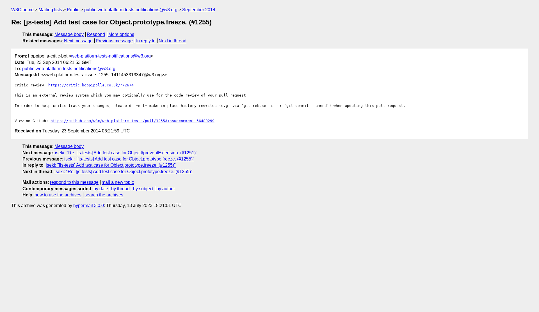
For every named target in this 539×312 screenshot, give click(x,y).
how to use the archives (58, 194)
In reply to (146, 40)
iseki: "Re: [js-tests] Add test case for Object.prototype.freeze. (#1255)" (123, 171)
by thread (120, 188)
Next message (78, 40)
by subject (143, 188)
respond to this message (74, 182)
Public (73, 9)
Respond (96, 34)
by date (100, 188)
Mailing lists (50, 9)
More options (121, 34)
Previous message (114, 40)
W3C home (22, 9)
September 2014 (198, 9)
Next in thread (172, 40)
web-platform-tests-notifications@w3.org (111, 56)
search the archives (103, 194)
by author (165, 188)
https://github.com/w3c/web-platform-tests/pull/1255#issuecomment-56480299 (132, 121)
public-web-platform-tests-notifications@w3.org (130, 9)
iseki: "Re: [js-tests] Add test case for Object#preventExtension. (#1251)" (126, 152)
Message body (69, 34)
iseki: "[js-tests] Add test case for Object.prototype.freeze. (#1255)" (129, 159)
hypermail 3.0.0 (88, 205)
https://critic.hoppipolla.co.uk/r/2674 (91, 85)
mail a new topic (118, 182)
